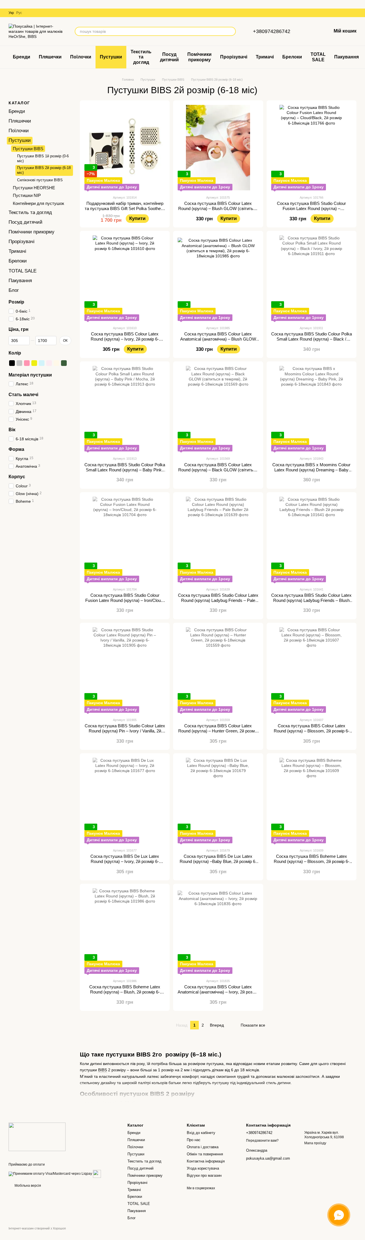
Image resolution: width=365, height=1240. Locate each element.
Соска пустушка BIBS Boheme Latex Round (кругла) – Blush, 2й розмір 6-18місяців (124, 991)
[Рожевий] (26, 363)
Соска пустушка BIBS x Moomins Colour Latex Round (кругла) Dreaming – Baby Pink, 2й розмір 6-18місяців (311, 469)
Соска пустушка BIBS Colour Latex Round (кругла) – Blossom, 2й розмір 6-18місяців (311, 730)
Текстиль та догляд (141, 57)
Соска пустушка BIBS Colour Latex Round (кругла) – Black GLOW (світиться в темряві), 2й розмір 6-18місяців (218, 469)
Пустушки (111, 56)
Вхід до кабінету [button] (201, 1133)
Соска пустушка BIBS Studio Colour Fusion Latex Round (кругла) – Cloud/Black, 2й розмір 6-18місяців (311, 208)
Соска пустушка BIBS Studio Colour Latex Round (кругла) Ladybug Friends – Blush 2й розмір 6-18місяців (311, 600)
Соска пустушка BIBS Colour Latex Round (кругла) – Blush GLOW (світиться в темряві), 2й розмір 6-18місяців (218, 208)
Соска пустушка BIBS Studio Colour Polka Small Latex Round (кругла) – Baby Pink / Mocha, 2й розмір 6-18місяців (124, 469)
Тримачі (265, 56)
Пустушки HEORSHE (34, 187)
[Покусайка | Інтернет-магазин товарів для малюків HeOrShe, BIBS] (37, 1137)
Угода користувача (203, 1168)
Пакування (346, 56)
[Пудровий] (49, 363)
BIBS (102, 1070)
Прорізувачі (233, 56)
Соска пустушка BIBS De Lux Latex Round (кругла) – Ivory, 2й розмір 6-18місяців (124, 861)
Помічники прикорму (199, 57)
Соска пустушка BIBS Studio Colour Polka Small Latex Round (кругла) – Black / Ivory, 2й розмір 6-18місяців (311, 339)
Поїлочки (80, 56)
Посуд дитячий (169, 57)
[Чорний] (12, 363)
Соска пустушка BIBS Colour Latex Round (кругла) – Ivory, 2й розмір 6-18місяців (125, 339)
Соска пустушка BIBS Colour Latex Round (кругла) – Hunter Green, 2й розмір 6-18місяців (218, 730)
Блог (14, 290)
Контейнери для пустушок (38, 203)
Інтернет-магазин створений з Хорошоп (37, 1228)
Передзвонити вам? (262, 1141)
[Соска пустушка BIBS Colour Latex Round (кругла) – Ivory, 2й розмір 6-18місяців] (124, 278)
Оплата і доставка (202, 1147)
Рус (19, 13)
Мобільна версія (27, 1186)
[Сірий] (19, 363)
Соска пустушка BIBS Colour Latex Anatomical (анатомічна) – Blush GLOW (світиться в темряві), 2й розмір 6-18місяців (218, 341)
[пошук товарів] (231, 31)
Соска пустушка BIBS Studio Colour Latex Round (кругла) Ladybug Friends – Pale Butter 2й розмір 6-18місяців (218, 600)
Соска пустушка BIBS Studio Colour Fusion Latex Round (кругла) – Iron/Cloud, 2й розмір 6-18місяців (124, 600)
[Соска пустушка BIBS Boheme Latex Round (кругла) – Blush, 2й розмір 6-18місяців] (124, 931)
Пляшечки (50, 56)
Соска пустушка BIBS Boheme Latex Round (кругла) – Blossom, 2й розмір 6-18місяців (311, 861)
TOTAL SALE (318, 57)
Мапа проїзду (315, 1143)
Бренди (21, 56)
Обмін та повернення (205, 1154)
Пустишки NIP (27, 195)
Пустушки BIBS (28, 148)
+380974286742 (271, 31)
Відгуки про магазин (204, 1175)
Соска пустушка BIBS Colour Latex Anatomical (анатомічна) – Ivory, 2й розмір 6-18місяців (218, 991)
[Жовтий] (34, 363)
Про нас (193, 1140)
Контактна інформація (206, 1161)
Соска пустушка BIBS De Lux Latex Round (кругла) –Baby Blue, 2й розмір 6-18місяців (218, 861)
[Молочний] (56, 363)
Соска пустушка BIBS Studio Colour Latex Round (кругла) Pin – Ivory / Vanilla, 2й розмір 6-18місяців (125, 730)
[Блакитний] (41, 363)
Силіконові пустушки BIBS (40, 180)
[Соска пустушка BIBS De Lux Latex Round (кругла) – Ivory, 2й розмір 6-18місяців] (124, 800)
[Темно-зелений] (63, 363)
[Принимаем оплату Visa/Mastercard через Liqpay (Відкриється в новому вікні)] (50, 1174)
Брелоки (292, 56)
